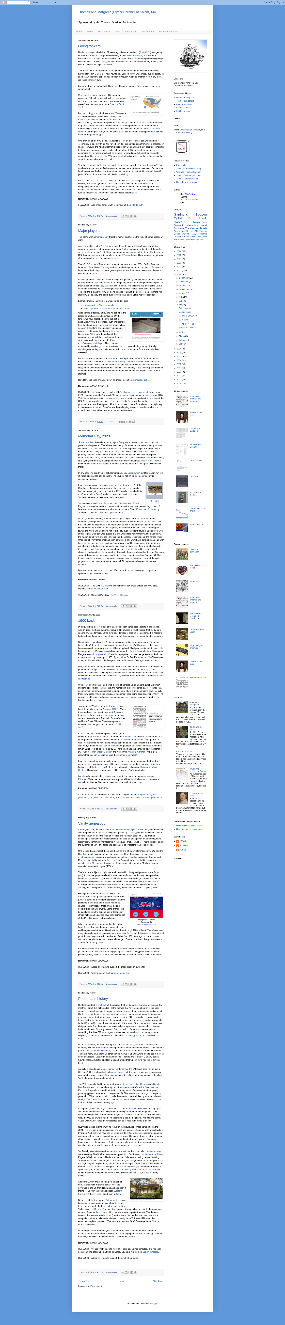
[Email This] (122, 216)
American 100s (122, 797)
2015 (179, 364)
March (182, 336)
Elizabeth (82, 779)
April (181, 332)
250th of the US (141, 509)
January (183, 344)
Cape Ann (112, 512)
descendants (117, 1072)
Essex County (93, 448)
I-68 (104, 527)
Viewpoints (192, 225)
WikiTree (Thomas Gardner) (188, 172)
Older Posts (158, 1281)
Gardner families (189, 237)
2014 (179, 368)
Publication (190, 239)
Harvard (179, 222)
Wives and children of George (198, 770)
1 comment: (110, 422)
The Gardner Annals (196, 228)
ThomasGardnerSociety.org (188, 169)
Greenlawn (133, 473)
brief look (102, 1005)
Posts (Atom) (96, 1286)
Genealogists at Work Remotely (99, 305)
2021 (179, 270)
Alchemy (194, 581)
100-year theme (129, 255)
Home (79, 31)
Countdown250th (181, 234)
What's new (104, 31)
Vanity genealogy (91, 823)
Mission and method (189, 199)
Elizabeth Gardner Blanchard (96, 1050)
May (181, 305)
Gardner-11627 (111, 709)
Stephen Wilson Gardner (99, 752)
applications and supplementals (136, 392)
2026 (179, 251)
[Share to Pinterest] (135, 216)
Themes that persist (185, 101)
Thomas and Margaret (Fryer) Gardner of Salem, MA (117, 12)
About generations (153, 797)
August (182, 293)
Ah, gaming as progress (196, 646)
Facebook (195, 130)
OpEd (178, 218)
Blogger (154, 1304)
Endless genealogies (126, 829)
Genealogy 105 (140, 380)
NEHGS (105, 246)
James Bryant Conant (196, 445)
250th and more (183, 111)
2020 (179, 274)
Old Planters (201, 231)
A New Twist (146, 460)
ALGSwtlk (184, 845)
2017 (179, 356)
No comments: (112, 216)
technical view (108, 1014)
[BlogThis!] (125, 216)
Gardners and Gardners (196, 429)
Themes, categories (194, 703)
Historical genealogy (194, 550)
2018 (179, 352)
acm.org (106, 1032)
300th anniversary (134, 55)
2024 (179, 259)
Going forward (89, 46)
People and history (93, 999)
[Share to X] (129, 216)
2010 (179, 383)
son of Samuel (111, 745)
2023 (179, 263)
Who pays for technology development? (196, 615)
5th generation (144, 794)
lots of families (121, 503)
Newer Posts (84, 1281)
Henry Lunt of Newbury (186, 182)
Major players (89, 231)
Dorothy (98, 1209)
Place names (180, 239)
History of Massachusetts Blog (189, 826)
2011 (179, 380)
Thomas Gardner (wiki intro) (188, 175)
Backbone (179, 228)
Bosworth (179, 225)
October (183, 285)
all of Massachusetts (97, 863)
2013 (179, 372)
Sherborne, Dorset (198, 678)
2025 (179, 255)
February (183, 340)
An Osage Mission (119, 595)
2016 (179, 360)
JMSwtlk (183, 850)
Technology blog (184, 132)
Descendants (147, 31)
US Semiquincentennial (146, 925)
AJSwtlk (183, 841)
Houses (189, 231)
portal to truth (136, 205)
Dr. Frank (197, 218)
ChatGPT (194, 476)
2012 (179, 376)
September (184, 289)
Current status (182, 108)
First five (135, 797)
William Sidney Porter (127, 1169)
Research (202, 234)
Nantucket (202, 237)
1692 (193, 234)
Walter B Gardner (136, 752)
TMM (117, 31)
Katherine (110, 1200)
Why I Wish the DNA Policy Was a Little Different (107, 308)
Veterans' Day (129, 736)
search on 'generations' (99, 654)
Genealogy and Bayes (93, 343)
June (181, 301)
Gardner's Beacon (168, 31)
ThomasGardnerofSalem (187, 179)
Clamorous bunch (184, 751)
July (181, 297)
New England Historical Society (190, 829)
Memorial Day (84, 95)
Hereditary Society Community (122, 361)
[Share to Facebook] (132, 216)
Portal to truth (182, 165)
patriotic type (96, 134)
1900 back (86, 620)
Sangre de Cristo (148, 521)
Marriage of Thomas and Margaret (195, 398)
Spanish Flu (131, 1108)
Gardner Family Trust (185, 97)
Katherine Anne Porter (152, 1154)
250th (90, 31)
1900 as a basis (144, 122)
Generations (179, 231)
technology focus (133, 1035)
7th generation (96, 797)
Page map (130, 31)
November (184, 282)
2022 (179, 267)
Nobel (204, 225)
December (148, 1044)
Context (177, 237)
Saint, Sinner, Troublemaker (135, 1084)
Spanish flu (145, 52)
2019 (179, 349)
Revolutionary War (99, 588)
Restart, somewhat (184, 104)
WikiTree (109, 285)
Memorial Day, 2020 (94, 436)
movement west (116, 485)
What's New (185, 130)
